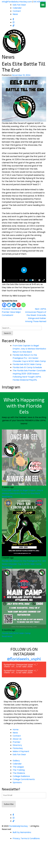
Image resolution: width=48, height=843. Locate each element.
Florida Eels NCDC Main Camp (27, 364)
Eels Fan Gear (19, 4)
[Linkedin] (14, 305)
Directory (17, 745)
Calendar (17, 7)
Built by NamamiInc (22, 832)
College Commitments (24, 779)
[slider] (12, 280)
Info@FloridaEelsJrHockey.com (17, 1)
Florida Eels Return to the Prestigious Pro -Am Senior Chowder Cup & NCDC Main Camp (29, 358)
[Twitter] (9, 305)
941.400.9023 (39, 1)
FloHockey (18, 748)
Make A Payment (21, 751)
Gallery (16, 760)
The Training (19, 770)
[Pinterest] (18, 305)
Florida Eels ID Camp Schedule (27, 367)
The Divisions (19, 773)
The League (18, 766)
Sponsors (17, 782)
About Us (17, 738)
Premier (16, 742)
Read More (7, 496)
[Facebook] (4, 305)
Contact (17, 11)
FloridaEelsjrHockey (18, 826)
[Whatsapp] (23, 305)
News (15, 14)
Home (15, 729)
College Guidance (21, 776)
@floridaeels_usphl (24, 658)
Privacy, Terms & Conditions (26, 838)
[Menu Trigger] (43, 4)
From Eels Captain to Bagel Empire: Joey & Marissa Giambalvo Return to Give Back (29, 348)
